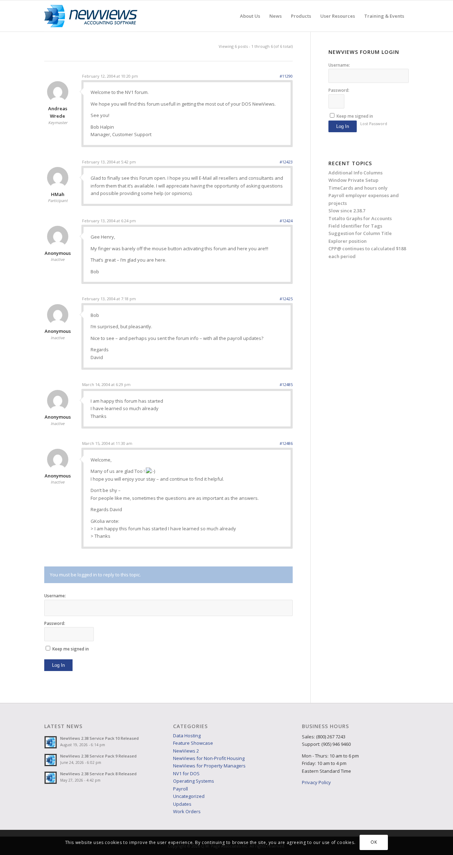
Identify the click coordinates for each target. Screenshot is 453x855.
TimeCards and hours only (358, 188)
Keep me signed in (70, 649)
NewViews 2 (186, 751)
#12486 (286, 443)
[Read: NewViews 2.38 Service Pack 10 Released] (50, 742)
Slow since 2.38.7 (346, 210)
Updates (182, 804)
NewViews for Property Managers (209, 765)
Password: (54, 623)
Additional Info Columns (355, 172)
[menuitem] (250, 16)
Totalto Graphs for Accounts (360, 218)
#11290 (286, 76)
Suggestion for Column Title (360, 233)
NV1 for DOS (186, 773)
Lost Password (373, 123)
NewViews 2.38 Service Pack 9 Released (98, 756)
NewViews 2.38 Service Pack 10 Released (99, 738)
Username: (55, 596)
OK (374, 842)
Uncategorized (189, 796)
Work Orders (187, 811)
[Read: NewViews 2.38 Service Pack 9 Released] (50, 760)
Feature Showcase (193, 743)
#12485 (286, 384)
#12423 (286, 161)
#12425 (286, 298)
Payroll (180, 789)
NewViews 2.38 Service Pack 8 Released (98, 773)
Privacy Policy (316, 782)
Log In (58, 665)
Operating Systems (193, 781)
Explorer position (347, 241)
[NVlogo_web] (90, 16)
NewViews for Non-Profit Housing (209, 758)
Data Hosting (187, 735)
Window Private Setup (353, 180)
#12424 (286, 220)
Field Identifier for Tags (355, 226)
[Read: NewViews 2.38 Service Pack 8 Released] (50, 777)
